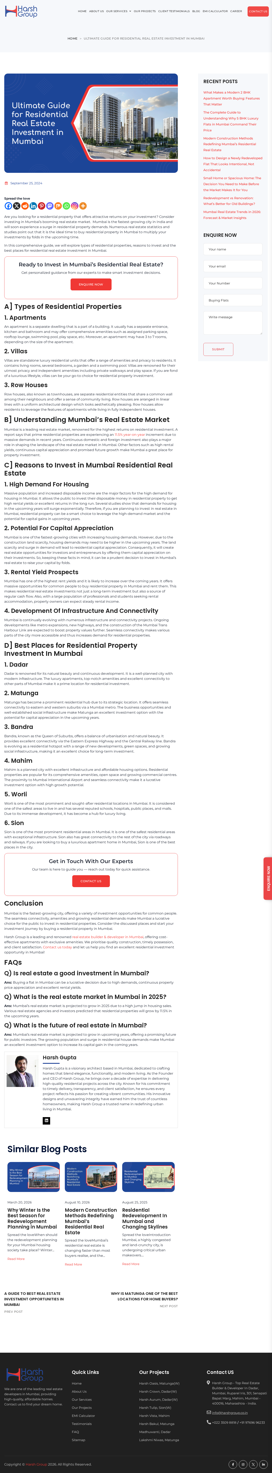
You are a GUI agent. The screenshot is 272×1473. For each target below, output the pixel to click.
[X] (16, 206)
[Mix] (58, 206)
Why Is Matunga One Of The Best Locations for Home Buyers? (144, 1296)
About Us (76, 6)
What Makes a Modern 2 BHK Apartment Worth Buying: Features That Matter (231, 98)
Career (57, 17)
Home (55, 6)
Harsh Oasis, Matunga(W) (159, 1384)
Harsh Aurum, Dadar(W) (158, 1400)
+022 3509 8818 (224, 1423)
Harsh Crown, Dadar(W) (158, 1392)
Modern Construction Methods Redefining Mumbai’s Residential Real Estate (229, 144)
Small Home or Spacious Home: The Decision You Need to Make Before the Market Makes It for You (232, 184)
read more (16, 1259)
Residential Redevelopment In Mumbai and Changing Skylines (145, 1218)
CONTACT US (91, 881)
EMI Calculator (235, 6)
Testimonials (82, 1424)
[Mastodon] (50, 206)
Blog (209, 6)
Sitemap (78, 1440)
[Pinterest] (41, 206)
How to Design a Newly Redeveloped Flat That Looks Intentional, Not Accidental (232, 164)
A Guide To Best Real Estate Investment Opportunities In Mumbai (34, 1299)
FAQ (75, 1432)
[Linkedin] (33, 206)
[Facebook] (8, 206)
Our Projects (140, 6)
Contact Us (86, 17)
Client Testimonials (179, 6)
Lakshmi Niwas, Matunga (159, 1440)
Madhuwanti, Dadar (155, 1432)
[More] (83, 206)
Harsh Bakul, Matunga (156, 1424)
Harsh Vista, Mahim (154, 1416)
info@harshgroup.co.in (230, 1413)
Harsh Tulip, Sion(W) (155, 1408)
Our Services (104, 6)
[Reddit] (25, 206)
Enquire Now (91, 284)
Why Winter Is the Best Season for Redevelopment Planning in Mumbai (32, 1218)
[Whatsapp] (66, 206)
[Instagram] (74, 206)
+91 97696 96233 (252, 1423)
